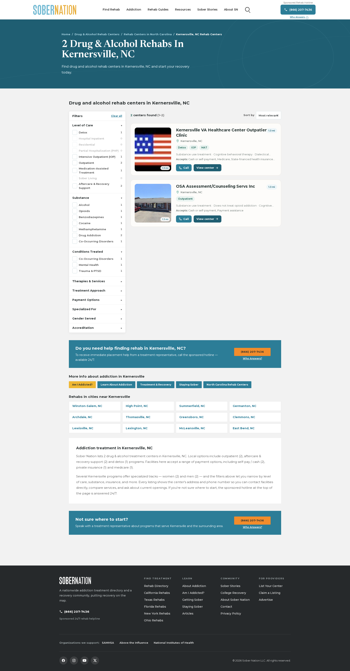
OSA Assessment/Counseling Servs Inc (215, 186)
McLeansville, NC (192, 428)
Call (186, 167)
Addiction (133, 9)
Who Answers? (252, 358)
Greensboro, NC (191, 417)
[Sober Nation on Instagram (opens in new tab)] (74, 660)
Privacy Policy (231, 613)
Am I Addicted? (82, 384)
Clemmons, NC (244, 417)
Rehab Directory (156, 586)
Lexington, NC (137, 428)
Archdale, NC (82, 417)
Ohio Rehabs (153, 620)
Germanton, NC (244, 406)
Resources (183, 9)
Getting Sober (192, 600)
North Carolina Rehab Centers (227, 384)
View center (205, 167)
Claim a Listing (269, 593)
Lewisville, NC (82, 428)
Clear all (116, 115)
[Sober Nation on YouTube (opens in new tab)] (84, 660)
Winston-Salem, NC (87, 406)
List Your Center (271, 586)
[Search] (247, 9)
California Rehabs (157, 593)
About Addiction (194, 586)
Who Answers (299, 17)
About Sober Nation (235, 600)
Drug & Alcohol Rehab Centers (97, 34)
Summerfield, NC (192, 406)
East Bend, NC (244, 428)
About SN (231, 9)
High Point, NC (137, 406)
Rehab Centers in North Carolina (148, 34)
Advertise (266, 600)
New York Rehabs (157, 613)
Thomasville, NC (138, 417)
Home (66, 34)
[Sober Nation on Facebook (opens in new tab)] (63, 660)
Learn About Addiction (116, 384)
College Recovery (233, 593)
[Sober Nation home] (54, 9)
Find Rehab (111, 9)
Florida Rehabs (155, 606)
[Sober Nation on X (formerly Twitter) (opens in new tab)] (95, 660)
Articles (187, 613)
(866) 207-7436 (252, 351)
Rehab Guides (158, 9)
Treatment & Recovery (155, 384)
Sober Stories (207, 9)
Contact (226, 606)
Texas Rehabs (154, 600)
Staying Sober (188, 384)
